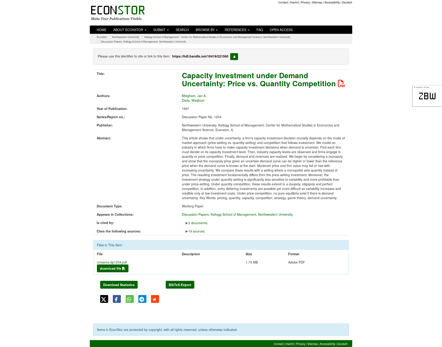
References (236, 29)
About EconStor (128, 29)
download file (111, 268)
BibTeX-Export (180, 284)
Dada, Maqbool (193, 100)
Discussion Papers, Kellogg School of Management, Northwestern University (143, 41)
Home (101, 29)
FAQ (259, 29)
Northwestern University (125, 37)
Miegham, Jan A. (194, 95)
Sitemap (317, 2)
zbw (427, 96)
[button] (104, 299)
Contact (283, 2)
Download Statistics (119, 284)
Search (182, 29)
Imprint (294, 2)
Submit (159, 29)
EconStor (102, 37)
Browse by (205, 29)
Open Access (281, 29)
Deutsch (347, 2)
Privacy (305, 2)
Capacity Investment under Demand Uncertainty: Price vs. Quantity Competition (260, 79)
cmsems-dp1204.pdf (112, 262)
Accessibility (332, 2)
